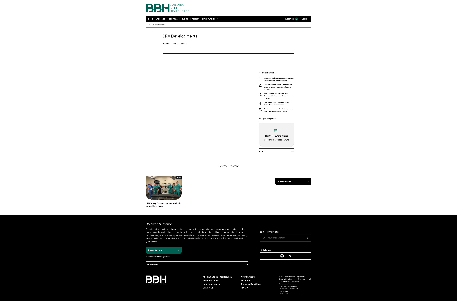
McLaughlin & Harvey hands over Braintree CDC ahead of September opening (279, 96)
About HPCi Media (211, 280)
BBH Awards (174, 19)
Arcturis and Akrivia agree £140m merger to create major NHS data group (279, 79)
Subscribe (289, 19)
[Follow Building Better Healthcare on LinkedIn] (289, 257)
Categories (160, 19)
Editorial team (208, 19)
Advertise (245, 280)
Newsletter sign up (211, 284)
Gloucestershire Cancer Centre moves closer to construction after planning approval (279, 87)
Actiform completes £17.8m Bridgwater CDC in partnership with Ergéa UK (279, 110)
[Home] (147, 25)
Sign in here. (166, 257)
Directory (194, 19)
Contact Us (208, 288)
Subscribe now (284, 182)
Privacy (244, 288)
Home (150, 19)
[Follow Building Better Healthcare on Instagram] (282, 257)
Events (185, 19)
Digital (179, 177)
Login (304, 19)
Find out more (152, 264)
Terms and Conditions (251, 284)
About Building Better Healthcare (218, 277)
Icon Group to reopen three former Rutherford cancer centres (279, 103)
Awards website (248, 277)
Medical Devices (180, 44)
